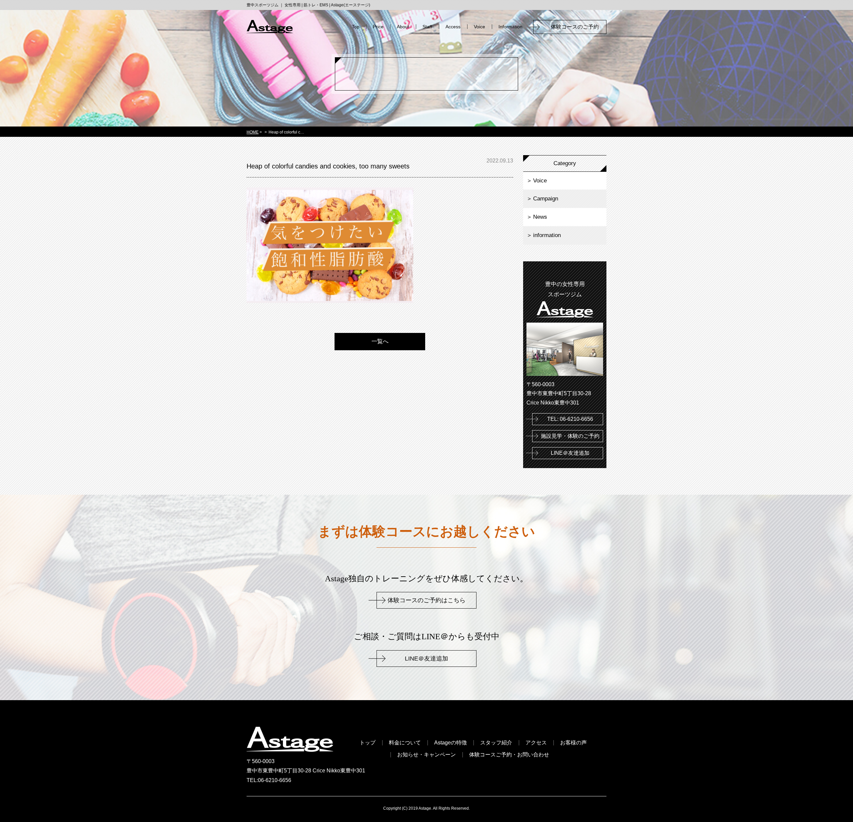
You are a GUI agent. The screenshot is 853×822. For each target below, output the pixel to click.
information (547, 235)
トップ (368, 742)
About (403, 26)
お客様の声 (573, 742)
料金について (405, 742)
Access (452, 26)
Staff (427, 26)
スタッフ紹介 (496, 742)
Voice (479, 26)
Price (378, 26)
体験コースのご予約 (577, 27)
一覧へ (380, 341)
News (540, 217)
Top (356, 26)
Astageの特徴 (450, 742)
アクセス (536, 742)
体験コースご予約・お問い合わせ (509, 754)
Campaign (545, 198)
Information (510, 26)
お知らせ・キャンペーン (426, 754)
